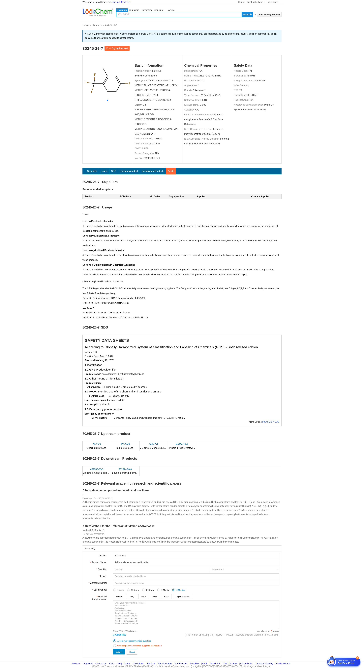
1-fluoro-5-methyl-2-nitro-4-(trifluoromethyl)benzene (138, 471)
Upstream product (129, 171)
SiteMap (150, 663)
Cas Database (230, 663)
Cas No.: (102, 555)
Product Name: (99, 562)
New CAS (215, 663)
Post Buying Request (117, 48)
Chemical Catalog (264, 663)
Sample (119, 597)
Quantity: (102, 569)
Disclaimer (138, 663)
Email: (103, 576)
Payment (87, 663)
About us (76, 663)
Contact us (100, 663)
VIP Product (181, 663)
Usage (104, 171)
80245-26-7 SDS (270, 422)
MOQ (132, 597)
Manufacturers (165, 663)
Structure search (159, 10)
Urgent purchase (182, 597)
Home (241, 2)
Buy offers (147, 10)
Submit (119, 652)
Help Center (124, 663)
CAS (204, 663)
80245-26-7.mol (152, 158)
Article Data (246, 663)
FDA (155, 597)
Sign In (115, 2)
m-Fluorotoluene (125, 446)
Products (122, 10)
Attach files (120, 635)
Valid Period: (100, 590)
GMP (143, 597)
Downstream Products (153, 171)
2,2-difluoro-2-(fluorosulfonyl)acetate (158, 446)
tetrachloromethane (97, 446)
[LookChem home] (97, 12)
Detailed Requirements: (99, 598)
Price (166, 597)
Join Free (125, 2)
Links (112, 663)
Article (171, 10)
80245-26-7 (150, 134)
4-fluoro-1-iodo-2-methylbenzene (185, 446)
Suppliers (134, 10)
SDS (113, 171)
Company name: (98, 583)
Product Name (283, 663)
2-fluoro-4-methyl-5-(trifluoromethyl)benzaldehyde (108, 471)
